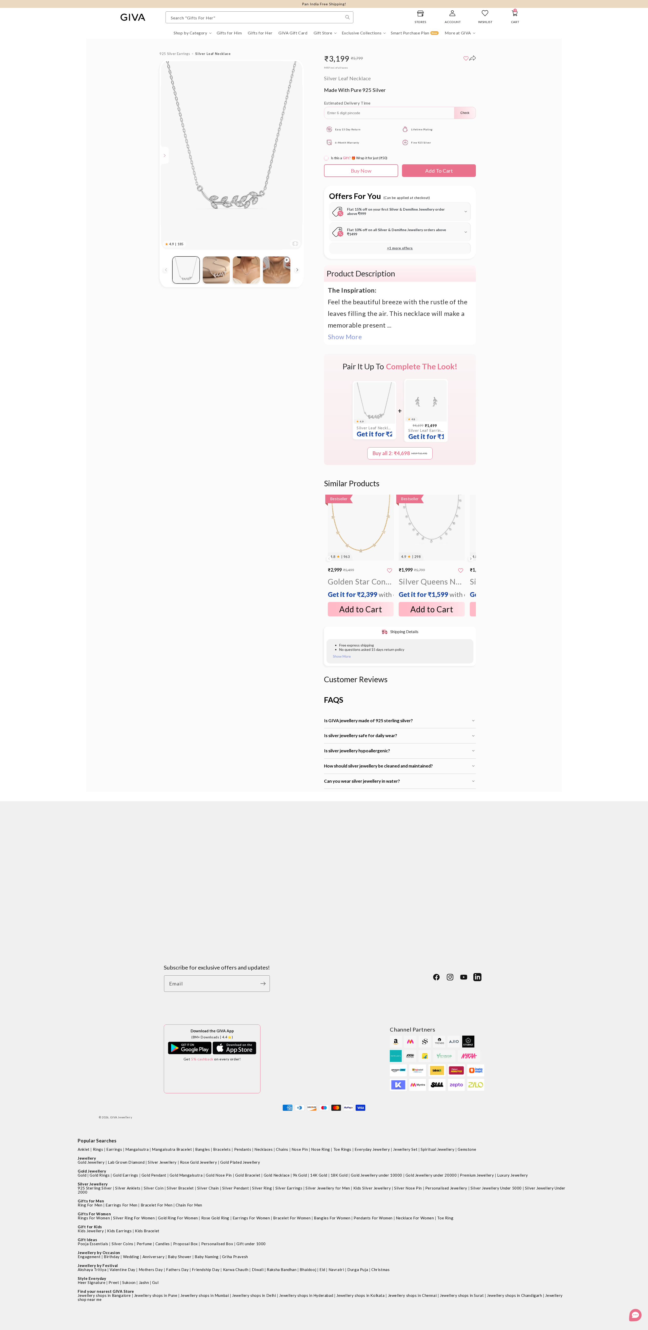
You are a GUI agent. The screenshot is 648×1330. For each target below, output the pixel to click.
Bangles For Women (332, 1218)
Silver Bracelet (180, 1188)
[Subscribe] (264, 983)
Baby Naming (207, 1256)
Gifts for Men (91, 1201)
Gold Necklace (277, 1175)
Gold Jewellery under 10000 (376, 1175)
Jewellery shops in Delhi (254, 1295)
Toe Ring (445, 1218)
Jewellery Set (405, 1149)
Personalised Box (217, 1243)
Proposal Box (185, 1243)
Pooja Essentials (93, 1243)
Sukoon (129, 1282)
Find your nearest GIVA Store (106, 1291)
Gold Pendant (153, 1175)
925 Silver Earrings (174, 54)
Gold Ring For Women (178, 1218)
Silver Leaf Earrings (426, 434)
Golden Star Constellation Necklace (361, 587)
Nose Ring (320, 1149)
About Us (173, 891)
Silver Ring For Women (134, 1218)
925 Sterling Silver (95, 1188)
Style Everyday (92, 1278)
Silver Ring (262, 1188)
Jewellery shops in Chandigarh (514, 1295)
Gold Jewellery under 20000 (431, 1175)
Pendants (242, 1149)
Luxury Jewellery (512, 1175)
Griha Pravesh (235, 1256)
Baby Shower (180, 1256)
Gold (82, 1175)
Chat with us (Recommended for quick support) (432, 916)
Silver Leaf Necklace (374, 432)
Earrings (114, 1149)
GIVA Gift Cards (180, 915)
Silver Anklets (127, 1188)
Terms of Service (289, 903)
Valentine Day (122, 1269)
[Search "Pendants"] (347, 17)
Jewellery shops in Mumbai (204, 1295)
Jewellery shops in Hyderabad (306, 1295)
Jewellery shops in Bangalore (104, 1295)
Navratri (336, 1269)
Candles (162, 1243)
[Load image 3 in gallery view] (246, 270)
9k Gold (300, 1175)
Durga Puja (357, 1269)
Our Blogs (174, 866)
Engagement (89, 1256)
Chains (282, 1149)
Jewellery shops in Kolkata (360, 1295)
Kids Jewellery (91, 1230)
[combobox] (259, 17)
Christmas (380, 1269)
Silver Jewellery (162, 1162)
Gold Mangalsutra (186, 1175)
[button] (192, 33)
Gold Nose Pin (219, 1175)
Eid (322, 1269)
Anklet (84, 1149)
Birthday (112, 1256)
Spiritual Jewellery (437, 1149)
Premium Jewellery (477, 1175)
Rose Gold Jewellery (198, 1162)
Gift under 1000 (251, 1243)
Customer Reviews (183, 853)
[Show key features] (165, 155)
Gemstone (467, 1149)
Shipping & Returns (292, 853)
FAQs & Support (288, 891)
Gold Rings (100, 1175)
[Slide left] (165, 269)
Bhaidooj (308, 1269)
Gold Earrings (125, 1175)
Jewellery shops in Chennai (412, 1295)
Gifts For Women (94, 1214)
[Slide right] (297, 269)
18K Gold (339, 1175)
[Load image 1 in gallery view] (185, 270)
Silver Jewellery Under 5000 (496, 1188)
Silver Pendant (235, 1188)
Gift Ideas (87, 1239)
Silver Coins (122, 1243)
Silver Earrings (288, 1188)
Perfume (144, 1243)
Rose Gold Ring (215, 1218)
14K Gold (318, 1175)
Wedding (131, 1256)
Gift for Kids (90, 1226)
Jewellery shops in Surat (462, 1295)
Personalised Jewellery (446, 1188)
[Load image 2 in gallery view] (216, 270)
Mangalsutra (137, 1149)
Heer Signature (91, 1282)
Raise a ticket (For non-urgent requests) (425, 939)
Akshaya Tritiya (92, 1269)
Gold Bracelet (247, 1175)
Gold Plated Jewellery (240, 1162)
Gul (155, 1282)
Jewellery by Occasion (99, 1252)
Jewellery (87, 1158)
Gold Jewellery (91, 1162)
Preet (114, 1282)
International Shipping (295, 878)
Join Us (171, 903)
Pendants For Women (373, 1218)
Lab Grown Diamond (126, 1162)
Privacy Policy (286, 866)
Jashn (144, 1282)
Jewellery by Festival (98, 1265)
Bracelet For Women (292, 1218)
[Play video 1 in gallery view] (276, 270)
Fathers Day (177, 1269)
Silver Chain (208, 1188)
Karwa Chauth (236, 1269)
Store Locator (178, 878)
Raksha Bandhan (281, 1269)
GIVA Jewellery (121, 1117)
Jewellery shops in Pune (155, 1295)
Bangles (202, 1149)
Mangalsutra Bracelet (172, 1149)
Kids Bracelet (147, 1230)
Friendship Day (205, 1269)
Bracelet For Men (157, 1205)
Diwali (258, 1269)
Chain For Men (189, 1205)
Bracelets (222, 1149)
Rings (98, 1149)
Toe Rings (342, 1149)
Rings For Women (94, 1218)
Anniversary (154, 1256)
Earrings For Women (251, 1218)
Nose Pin (300, 1149)
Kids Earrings (119, 1230)
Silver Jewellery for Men (328, 1188)
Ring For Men (90, 1205)
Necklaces (263, 1149)
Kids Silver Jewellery (372, 1188)
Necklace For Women (415, 1218)
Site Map (281, 915)
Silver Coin (154, 1188)
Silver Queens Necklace (432, 587)
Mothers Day (151, 1269)
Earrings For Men (121, 1205)
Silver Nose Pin (408, 1188)
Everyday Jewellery (372, 1149)
